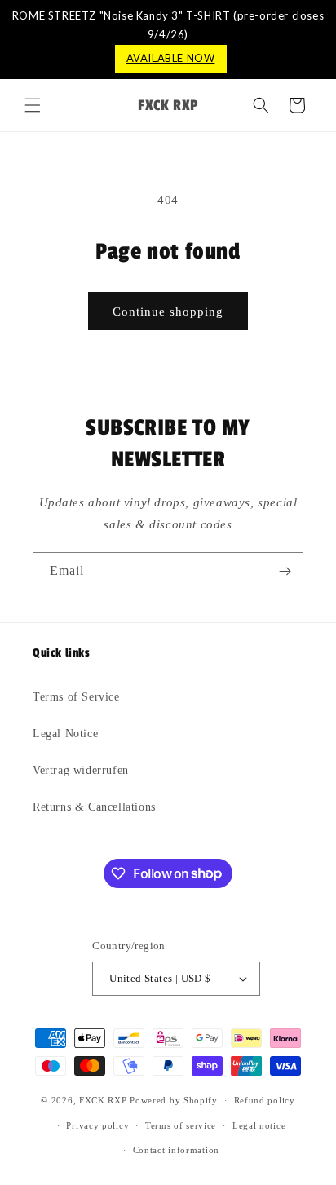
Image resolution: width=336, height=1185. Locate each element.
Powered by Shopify (174, 1100)
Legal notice (258, 1125)
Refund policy (264, 1100)
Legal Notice (65, 733)
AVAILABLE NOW (170, 57)
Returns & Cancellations (94, 807)
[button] (33, 105)
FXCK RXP (103, 1100)
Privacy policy (97, 1125)
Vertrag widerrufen (81, 770)
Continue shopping (168, 311)
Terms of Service (76, 697)
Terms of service (180, 1125)
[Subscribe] (285, 571)
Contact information (176, 1150)
